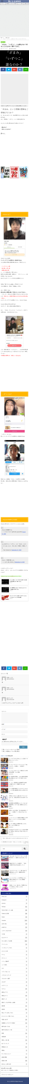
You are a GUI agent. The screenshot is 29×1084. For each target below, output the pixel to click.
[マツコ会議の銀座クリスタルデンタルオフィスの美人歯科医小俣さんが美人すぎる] (14, 791)
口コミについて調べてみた (14, 1016)
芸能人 (14, 1050)
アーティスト (14, 944)
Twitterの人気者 (14, 913)
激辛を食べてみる (14, 1026)
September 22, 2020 (16, 550)
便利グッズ (14, 999)
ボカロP (14, 982)
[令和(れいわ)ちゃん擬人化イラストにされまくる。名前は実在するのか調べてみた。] (14, 798)
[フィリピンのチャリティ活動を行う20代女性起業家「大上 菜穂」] (14, 772)
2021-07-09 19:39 (10, 699)
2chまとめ (14, 896)
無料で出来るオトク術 (14, 1029)
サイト (3, 734)
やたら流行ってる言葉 (14, 941)
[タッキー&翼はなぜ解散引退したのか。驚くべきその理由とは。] (14, 826)
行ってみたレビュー (14, 1053)
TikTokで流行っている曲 (14, 910)
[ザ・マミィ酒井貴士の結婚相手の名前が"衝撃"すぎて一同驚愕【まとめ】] (14, 784)
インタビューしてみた (14, 947)
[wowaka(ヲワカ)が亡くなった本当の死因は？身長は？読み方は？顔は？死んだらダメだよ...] (14, 832)
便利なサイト (14, 995)
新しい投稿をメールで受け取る (11, 751)
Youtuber (14, 920)
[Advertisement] (14, 20)
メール (4, 729)
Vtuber (14, 917)
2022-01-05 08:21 (10, 679)
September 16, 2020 (20, 562)
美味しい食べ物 (14, 1040)
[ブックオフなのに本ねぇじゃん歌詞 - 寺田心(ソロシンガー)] (14, 760)
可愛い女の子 (14, 1019)
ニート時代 (21, 3)
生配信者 (14, 1036)
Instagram (14, 899)
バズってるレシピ (14, 971)
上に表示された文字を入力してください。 (13, 741)
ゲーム (14, 954)
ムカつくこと (14, 985)
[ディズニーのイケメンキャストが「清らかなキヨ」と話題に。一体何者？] (14, 766)
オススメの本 (14, 951)
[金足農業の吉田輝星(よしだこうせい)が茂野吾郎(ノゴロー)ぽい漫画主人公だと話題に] (14, 805)
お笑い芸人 (14, 923)
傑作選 (14, 1006)
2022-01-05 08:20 (10, 689)
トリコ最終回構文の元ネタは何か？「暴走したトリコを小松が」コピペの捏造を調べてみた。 (14, 842)
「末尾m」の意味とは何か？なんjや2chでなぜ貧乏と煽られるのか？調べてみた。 (14, 839)
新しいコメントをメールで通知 (11, 749)
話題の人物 (4, 755)
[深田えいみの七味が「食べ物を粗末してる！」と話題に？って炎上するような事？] (14, 813)
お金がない (14, 927)
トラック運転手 (14, 961)
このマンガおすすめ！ (14, 930)
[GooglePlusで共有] (14, 69)
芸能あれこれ (14, 1047)
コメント (4, 711)
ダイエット (14, 958)
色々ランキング (14, 1043)
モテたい (2, 3)
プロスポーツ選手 (14, 978)
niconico (14, 903)
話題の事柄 (14, 1057)
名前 (3, 724)
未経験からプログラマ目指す (11, 3)
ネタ (14, 968)
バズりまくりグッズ (14, 975)
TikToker (14, 906)
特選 (14, 1033)
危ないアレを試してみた (14, 1012)
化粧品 (14, 1009)
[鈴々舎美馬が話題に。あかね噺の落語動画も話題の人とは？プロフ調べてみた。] (14, 778)
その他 (14, 934)
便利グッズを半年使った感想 (14, 1002)
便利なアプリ (14, 992)
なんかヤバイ (14, 937)
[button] (2, 172)
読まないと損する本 (14, 1064)
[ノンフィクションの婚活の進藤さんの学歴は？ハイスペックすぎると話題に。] (14, 820)
